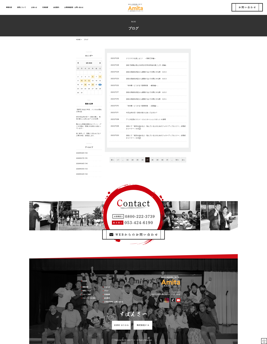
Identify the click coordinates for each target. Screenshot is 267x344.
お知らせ (34, 7)
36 (142, 160)
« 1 (118, 160)
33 (127, 160)
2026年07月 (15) (82, 158)
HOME (84, 281)
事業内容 (9, 7)
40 (162, 160)
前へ (112, 160)
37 (147, 160)
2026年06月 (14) (82, 163)
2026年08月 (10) (82, 153)
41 (167, 160)
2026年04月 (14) (82, 174)
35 (137, 160)
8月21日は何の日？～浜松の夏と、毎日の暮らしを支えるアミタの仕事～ (88, 118)
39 (157, 160)
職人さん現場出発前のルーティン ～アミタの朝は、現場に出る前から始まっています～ (88, 126)
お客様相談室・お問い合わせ (73, 7)
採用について (21, 7)
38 (152, 160)
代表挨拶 (45, 7)
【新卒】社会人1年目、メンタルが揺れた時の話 (89, 110)
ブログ (106, 290)
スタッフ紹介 (86, 294)
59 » (177, 160)
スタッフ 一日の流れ (89, 298)
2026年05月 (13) (82, 169)
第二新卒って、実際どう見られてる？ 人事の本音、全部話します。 (89, 134)
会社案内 (56, 7)
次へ (183, 160)
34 (132, 160)
